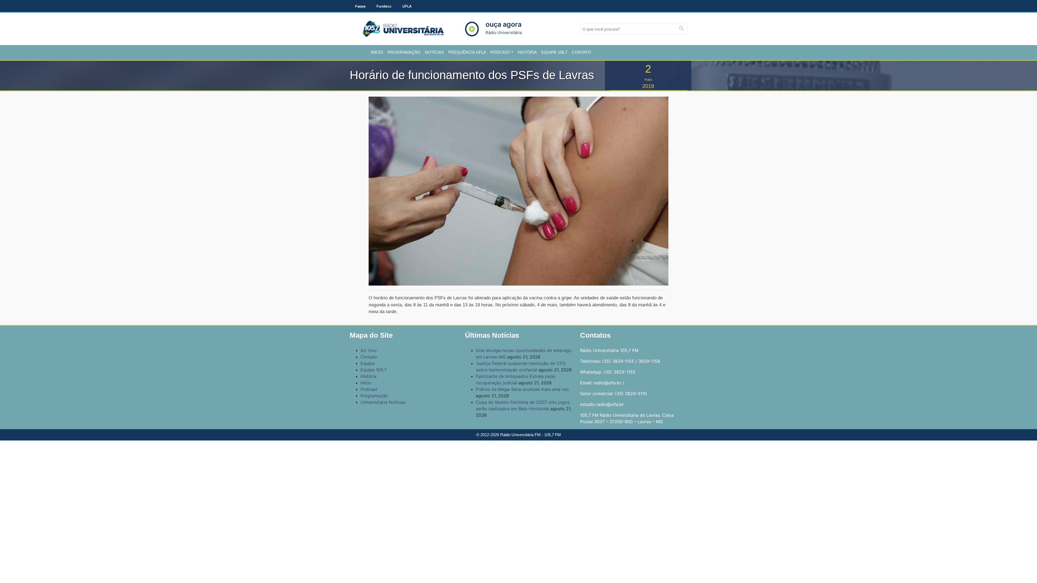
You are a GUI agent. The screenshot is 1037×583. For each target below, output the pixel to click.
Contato (581, 52)
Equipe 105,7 (554, 52)
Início (377, 52)
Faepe (360, 6)
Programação (404, 52)
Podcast (500, 52)
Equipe (368, 363)
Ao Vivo (369, 350)
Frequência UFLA (467, 52)
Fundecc (384, 6)
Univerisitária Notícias (383, 402)
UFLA (407, 6)
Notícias (434, 52)
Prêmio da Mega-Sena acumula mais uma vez (522, 389)
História (527, 52)
